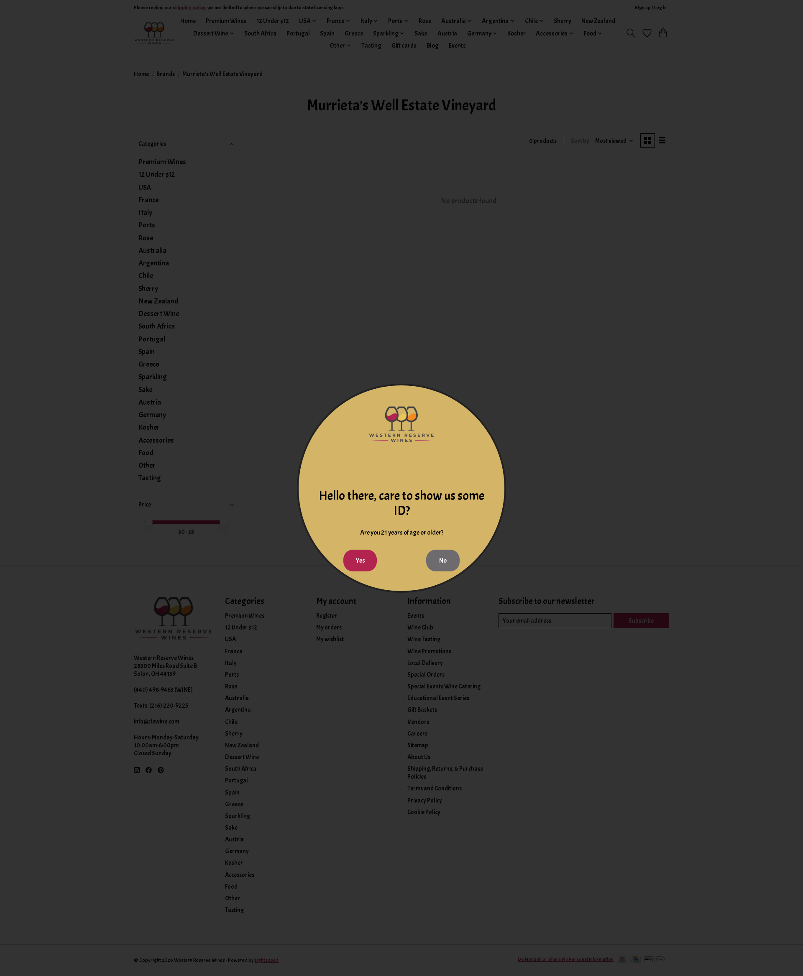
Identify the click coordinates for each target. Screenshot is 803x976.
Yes (360, 560)
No (443, 560)
